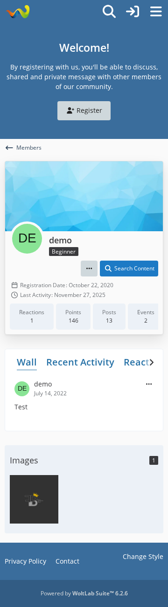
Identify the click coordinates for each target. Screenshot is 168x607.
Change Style (143, 556)
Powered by (84, 593)
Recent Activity (80, 362)
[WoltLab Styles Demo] (17, 11)
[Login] (132, 11)
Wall (27, 362)
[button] (89, 268)
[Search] (109, 11)
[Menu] (156, 11)
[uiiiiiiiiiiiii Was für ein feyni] (34, 498)
